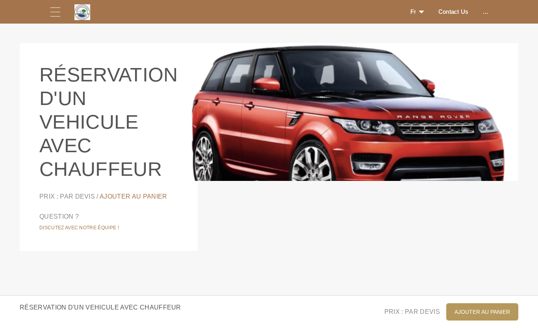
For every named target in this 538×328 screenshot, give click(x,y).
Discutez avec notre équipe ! (79, 227)
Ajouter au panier (133, 196)
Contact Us (453, 11)
